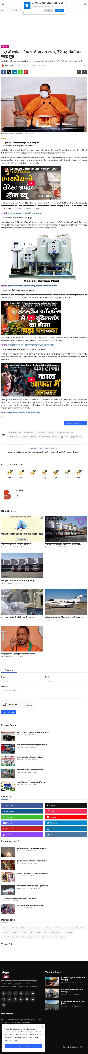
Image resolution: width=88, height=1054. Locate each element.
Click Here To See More (74, 423)
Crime (24, 932)
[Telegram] (9, 999)
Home (3, 10)
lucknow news (28, 432)
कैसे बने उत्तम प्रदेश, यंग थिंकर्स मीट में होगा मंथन (16, 544)
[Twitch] (26, 999)
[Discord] (3, 999)
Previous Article (37, 448)
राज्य (9, 10)
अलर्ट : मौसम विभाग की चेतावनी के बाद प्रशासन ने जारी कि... (32, 745)
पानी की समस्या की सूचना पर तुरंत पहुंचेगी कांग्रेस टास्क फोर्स (25, 213)
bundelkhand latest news (65, 432)
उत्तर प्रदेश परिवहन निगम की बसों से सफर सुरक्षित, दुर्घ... (18, 580)
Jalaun (46, 932)
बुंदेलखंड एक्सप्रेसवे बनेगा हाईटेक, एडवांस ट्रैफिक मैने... (73, 1002)
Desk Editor (19, 490)
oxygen (51, 432)
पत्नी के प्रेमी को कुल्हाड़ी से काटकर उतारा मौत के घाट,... (31, 905)
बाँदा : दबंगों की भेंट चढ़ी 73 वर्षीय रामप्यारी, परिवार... (30, 770)
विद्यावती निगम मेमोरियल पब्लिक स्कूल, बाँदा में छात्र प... (31, 757)
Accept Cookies (23, 1046)
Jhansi (31, 932)
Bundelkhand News (19, 928)
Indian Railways (60, 937)
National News (56, 932)
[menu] (2, 3)
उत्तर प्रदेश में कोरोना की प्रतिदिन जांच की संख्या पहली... (19, 617)
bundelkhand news (15, 432)
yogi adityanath (76, 437)
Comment (4, 686)
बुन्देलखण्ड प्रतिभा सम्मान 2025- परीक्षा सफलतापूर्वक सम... (33, 873)
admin (47, 620)
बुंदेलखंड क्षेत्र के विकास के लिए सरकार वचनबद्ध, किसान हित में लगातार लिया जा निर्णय (32, 286)
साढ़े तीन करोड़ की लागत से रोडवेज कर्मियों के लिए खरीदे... (63, 544)
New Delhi (20, 937)
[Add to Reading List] (84, 72)
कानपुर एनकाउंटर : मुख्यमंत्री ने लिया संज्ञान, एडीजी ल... (19, 654)
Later (48, 10)
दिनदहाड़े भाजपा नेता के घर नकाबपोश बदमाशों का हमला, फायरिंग (19, 898)
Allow (60, 10)
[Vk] (32, 999)
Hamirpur (15, 932)
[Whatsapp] (26, 993)
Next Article (49, 448)
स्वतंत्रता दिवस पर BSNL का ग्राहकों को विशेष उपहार (31, 782)
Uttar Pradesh (60, 928)
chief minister (13, 437)
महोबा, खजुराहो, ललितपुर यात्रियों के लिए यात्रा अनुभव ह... (72, 991)
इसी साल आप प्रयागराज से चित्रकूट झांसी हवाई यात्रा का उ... (64, 617)
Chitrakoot (6, 928)
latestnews (48, 928)
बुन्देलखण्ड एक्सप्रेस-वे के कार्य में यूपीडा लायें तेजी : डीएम (24, 412)
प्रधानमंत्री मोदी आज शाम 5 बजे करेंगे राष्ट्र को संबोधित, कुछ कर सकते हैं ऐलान (31, 345)
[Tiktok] (21, 993)
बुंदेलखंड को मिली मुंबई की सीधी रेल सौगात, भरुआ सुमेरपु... (73, 979)
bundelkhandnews (35, 928)
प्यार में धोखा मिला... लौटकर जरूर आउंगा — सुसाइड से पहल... (33, 886)
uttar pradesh (41, 432)
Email (47, 677)
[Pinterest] (15, 999)
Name (3, 677)
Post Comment (8, 712)
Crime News (68, 932)
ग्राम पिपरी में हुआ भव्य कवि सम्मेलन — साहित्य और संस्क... (32, 861)
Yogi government (32, 937)
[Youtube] (32, 993)
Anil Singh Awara (6, 656)
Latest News (80, 928)
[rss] (3, 1005)
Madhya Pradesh (8, 937)
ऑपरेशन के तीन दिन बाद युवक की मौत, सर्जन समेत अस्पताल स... (34, 732)
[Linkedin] (21, 999)
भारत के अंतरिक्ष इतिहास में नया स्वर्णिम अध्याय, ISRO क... (32, 848)
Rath (38, 932)
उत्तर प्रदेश (15, 10)
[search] (85, 3)
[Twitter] (9, 993)
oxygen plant (64, 437)
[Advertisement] (44, 29)
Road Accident (46, 937)
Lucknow (5, 932)
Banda (70, 928)
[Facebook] (3, 993)
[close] (42, 1026)
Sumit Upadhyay (6, 547)
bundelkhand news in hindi (47, 437)
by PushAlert (27, 13)
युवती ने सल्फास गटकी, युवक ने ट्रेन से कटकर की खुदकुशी (62, 452)
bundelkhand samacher (28, 437)
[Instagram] (15, 993)
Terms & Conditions (70, 1047)
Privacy (82, 1047)
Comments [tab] (9, 670)
